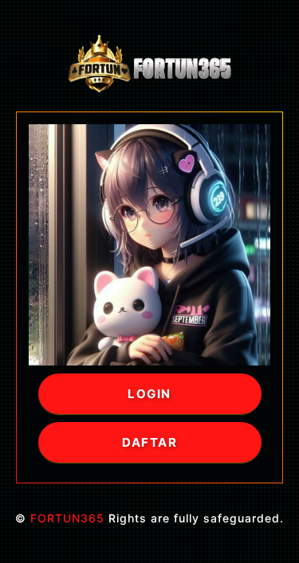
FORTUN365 (67, 518)
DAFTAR (149, 442)
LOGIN (149, 393)
